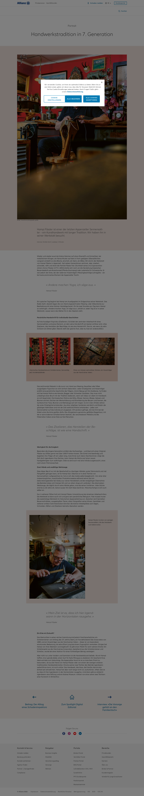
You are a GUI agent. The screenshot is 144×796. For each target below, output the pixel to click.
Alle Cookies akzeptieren (91, 99)
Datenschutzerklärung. (75, 92)
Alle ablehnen (73, 99)
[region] (73, 93)
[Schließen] (102, 82)
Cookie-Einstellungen (54, 99)
